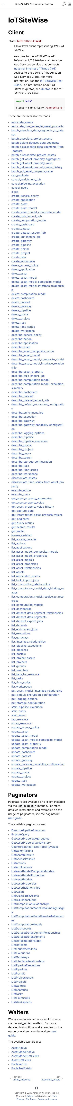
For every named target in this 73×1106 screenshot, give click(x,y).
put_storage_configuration (28, 703)
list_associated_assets (25, 576)
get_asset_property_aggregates (31, 498)
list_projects (19, 662)
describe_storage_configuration (31, 461)
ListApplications (21, 867)
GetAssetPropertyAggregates (30, 838)
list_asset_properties (24, 564)
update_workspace (23, 784)
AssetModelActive (23, 1052)
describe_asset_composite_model (32, 351)
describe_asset (20, 347)
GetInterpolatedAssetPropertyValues (34, 846)
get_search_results (23, 527)
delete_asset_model (24, 277)
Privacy (20, 1099)
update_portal (20, 772)
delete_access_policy (25, 265)
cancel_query (19, 187)
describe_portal (21, 445)
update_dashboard (23, 752)
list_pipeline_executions (26, 645)
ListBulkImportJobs (23, 900)
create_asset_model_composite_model (36, 212)
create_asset (19, 204)
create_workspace (23, 261)
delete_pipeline (21, 310)
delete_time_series (23, 326)
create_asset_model (24, 208)
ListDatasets (19, 945)
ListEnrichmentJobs (24, 949)
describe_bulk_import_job (28, 375)
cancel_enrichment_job (26, 179)
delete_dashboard (22, 298)
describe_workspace (24, 474)
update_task (19, 780)
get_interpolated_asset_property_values (36, 514)
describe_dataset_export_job (30, 400)
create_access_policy (25, 195)
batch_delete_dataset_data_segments (35, 142)
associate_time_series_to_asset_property (37, 126)
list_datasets (19, 625)
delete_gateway (21, 306)
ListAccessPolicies (23, 859)
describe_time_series (24, 469)
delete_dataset (20, 302)
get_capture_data (22, 510)
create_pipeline (21, 245)
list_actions (18, 543)
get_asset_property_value (27, 502)
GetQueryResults (22, 850)
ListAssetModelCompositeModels (32, 871)
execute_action (21, 490)
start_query (18, 711)
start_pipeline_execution (27, 707)
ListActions (18, 863)
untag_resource (21, 723)
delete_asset (19, 273)
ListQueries (18, 985)
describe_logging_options (27, 433)
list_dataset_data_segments (29, 617)
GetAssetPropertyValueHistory (31, 842)
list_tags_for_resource (25, 674)
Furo (54, 1096)
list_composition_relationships (30, 584)
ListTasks (17, 994)
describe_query (21, 453)
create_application (23, 200)
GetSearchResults (22, 855)
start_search (19, 715)
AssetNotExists (21, 1060)
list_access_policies (23, 539)
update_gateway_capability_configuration (37, 764)
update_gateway (22, 760)
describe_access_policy (26, 335)
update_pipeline (21, 768)
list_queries (18, 666)
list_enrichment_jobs (24, 629)
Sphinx (30, 1096)
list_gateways (20, 637)
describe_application (24, 343)
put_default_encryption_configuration (35, 694)
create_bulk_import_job (26, 216)
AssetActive (19, 1047)
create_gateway (21, 240)
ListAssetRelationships (25, 887)
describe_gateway (23, 420)
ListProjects (18, 981)
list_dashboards (21, 609)
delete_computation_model (28, 294)
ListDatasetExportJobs (26, 940)
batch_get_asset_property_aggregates (35, 159)
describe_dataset (22, 396)
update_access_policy (25, 727)
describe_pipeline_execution (29, 441)
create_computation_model (28, 220)
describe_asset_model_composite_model (37, 359)
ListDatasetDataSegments (28, 936)
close (14, 191)
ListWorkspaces (21, 1002)
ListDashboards (21, 928)
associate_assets (22, 122)
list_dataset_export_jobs (27, 621)
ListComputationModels (26, 924)
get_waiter (18, 531)
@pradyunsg (44, 1096)
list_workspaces (21, 686)
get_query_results (22, 523)
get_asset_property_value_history (32, 506)
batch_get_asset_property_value (31, 163)
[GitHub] (36, 1089)
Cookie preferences (47, 1099)
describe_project (22, 449)
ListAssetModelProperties (27, 875)
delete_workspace (23, 330)
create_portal (20, 249)
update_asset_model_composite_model (36, 739)
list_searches (19, 670)
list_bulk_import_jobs (25, 580)
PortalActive (19, 1064)
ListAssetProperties (23, 883)
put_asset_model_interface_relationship (36, 690)
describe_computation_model (30, 380)
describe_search (21, 457)
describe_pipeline (22, 437)
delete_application (23, 269)
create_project (20, 253)
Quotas (45, 89)
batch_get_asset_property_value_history (36, 167)
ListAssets (17, 891)
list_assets (17, 572)
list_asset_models (22, 559)
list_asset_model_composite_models (34, 551)
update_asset (19, 731)
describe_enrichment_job (27, 412)
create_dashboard (22, 224)
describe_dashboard (24, 392)
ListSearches (19, 989)
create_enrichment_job (26, 236)
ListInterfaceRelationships (27, 961)
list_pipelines (19, 649)
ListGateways (20, 957)
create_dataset (20, 228)
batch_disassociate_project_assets (33, 155)
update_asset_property (26, 743)
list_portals (18, 653)
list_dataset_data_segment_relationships (37, 613)
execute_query (20, 494)
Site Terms (31, 1099)
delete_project (20, 318)
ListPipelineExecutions (25, 965)
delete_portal (20, 314)
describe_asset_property (27, 371)
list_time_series (21, 682)
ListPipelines (19, 969)
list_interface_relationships (28, 641)
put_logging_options (24, 698)
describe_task (20, 465)
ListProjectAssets (22, 977)
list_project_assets (23, 658)
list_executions (20, 633)
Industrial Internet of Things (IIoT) (35, 68)
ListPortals (18, 973)
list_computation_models (27, 604)
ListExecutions (20, 953)
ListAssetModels (21, 879)
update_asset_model (24, 735)
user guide (15, 818)
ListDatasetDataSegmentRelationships (35, 932)
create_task (18, 257)
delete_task (18, 322)
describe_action (21, 339)
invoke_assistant (21, 535)
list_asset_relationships (26, 568)
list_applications (21, 547)
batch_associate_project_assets (31, 138)
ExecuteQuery (20, 834)
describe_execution (23, 416)
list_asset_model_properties (29, 555)
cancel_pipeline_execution (28, 183)
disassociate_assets (24, 478)
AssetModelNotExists (25, 1056)
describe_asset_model (25, 355)
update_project (21, 776)
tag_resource (19, 719)
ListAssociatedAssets (25, 895)
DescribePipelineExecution (28, 830)
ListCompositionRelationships (30, 904)
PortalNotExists (21, 1068)
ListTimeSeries (20, 998)
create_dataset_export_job (28, 232)
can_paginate (20, 175)
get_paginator (20, 519)
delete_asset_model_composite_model (36, 281)
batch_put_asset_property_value (32, 171)
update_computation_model (29, 748)
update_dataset (21, 756)
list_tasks (17, 678)
